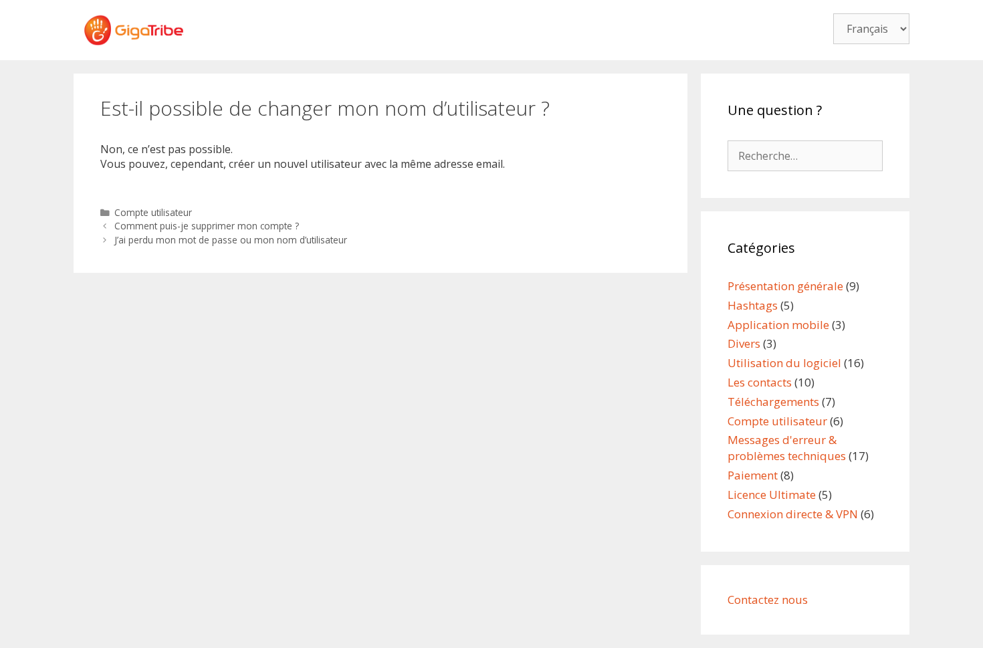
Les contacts (760, 382)
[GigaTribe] (134, 28)
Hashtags (753, 305)
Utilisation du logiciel (784, 362)
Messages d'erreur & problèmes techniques (787, 447)
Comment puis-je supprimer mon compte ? (206, 225)
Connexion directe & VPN (793, 514)
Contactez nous (768, 599)
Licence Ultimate (772, 494)
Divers (744, 343)
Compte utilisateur (153, 212)
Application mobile (778, 324)
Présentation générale (785, 286)
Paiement (753, 475)
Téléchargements (773, 401)
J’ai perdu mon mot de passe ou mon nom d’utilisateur (230, 239)
